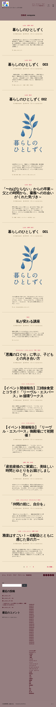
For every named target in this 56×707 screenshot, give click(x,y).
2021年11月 (31, 643)
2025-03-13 (27, 439)
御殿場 (30, 680)
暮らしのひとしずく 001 (28, 232)
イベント (23, 383)
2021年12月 (31, 642)
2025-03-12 (27, 478)
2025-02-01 (27, 543)
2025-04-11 (27, 325)
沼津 (30, 690)
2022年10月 (31, 627)
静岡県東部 (31, 693)
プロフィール (35, 5)
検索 (3, 583)
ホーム (33, 4)
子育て (35, 350)
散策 (30, 682)
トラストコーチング (24, 499)
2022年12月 (31, 624)
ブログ (43, 4)
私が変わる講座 (28, 321)
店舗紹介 (31, 678)
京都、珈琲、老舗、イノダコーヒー (20, 174)
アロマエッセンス (33, 660)
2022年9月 (31, 629)
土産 (30, 675)
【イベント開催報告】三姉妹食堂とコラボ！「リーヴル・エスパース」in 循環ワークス (28, 392)
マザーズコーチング (19, 350)
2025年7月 (31, 606)
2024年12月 (31, 616)
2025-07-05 (27, 103)
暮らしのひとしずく (28, 30)
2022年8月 (31, 630)
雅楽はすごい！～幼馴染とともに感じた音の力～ (28, 537)
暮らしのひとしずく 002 (28, 99)
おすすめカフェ (32, 652)
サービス (38, 4)
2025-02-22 (27, 508)
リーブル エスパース (28, 350)
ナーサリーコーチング (34, 667)
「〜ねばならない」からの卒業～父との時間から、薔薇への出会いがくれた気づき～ (28, 193)
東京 (30, 688)
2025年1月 (31, 614)
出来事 (28, 25)
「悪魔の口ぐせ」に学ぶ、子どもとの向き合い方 (28, 356)
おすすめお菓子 (32, 650)
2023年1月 (31, 622)
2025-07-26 (27, 68)
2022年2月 (31, 638)
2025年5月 (31, 607)
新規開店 (31, 685)
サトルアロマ (16, 340)
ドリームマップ (32, 665)
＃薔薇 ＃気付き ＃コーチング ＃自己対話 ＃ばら (24, 217)
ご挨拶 (30, 655)
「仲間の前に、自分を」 (28, 504)
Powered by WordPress (21, 703)
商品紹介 (31, 673)
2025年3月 (31, 611)
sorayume (20, 33)
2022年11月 (31, 625)
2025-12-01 (27, 33)
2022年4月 (31, 635)
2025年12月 (31, 604)
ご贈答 (30, 657)
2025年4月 (31, 609)
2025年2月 (31, 612)
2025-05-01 (27, 235)
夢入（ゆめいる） (10, 703)
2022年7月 (31, 632)
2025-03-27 (27, 400)
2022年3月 (31, 637)
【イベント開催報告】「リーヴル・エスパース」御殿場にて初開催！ (28, 431)
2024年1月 (31, 617)
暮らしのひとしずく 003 (28, 64)
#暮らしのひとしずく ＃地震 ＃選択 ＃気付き (23, 85)
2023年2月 (31, 620)
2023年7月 (31, 619)
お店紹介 (31, 654)
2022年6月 (31, 634)
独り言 (32, 25)
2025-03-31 (27, 362)
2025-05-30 (27, 201)
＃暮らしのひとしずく (18, 50)
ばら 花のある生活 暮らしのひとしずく (21, 307)
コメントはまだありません (37, 33)
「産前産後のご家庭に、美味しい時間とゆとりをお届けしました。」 (28, 470)
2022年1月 (31, 640)
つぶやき (24, 25)
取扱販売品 (41, 5)
